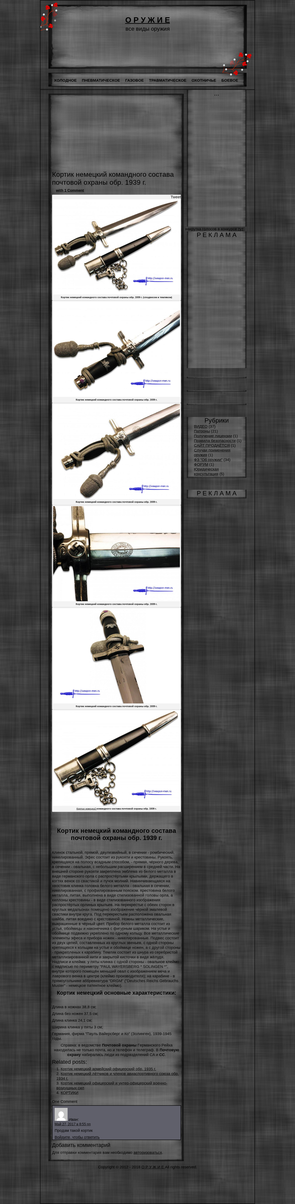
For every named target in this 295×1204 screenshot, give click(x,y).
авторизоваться (147, 1152)
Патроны (202, 431)
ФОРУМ (201, 464)
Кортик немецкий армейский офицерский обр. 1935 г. (108, 1069)
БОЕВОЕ (229, 80)
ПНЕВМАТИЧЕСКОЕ (101, 80)
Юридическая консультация (206, 471)
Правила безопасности (215, 440)
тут (240, 229)
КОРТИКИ (69, 1092)
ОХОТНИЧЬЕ (204, 80)
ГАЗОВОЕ (134, 80)
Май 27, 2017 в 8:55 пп (73, 1124)
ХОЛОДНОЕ (65, 80)
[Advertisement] (116, 135)
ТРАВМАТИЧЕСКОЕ (167, 80)
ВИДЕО (201, 426)
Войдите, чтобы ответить (77, 1137)
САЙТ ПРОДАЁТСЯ (212, 445)
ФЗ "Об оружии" (208, 459)
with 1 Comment (70, 190)
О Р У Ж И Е (147, 20)
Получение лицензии (213, 436)
